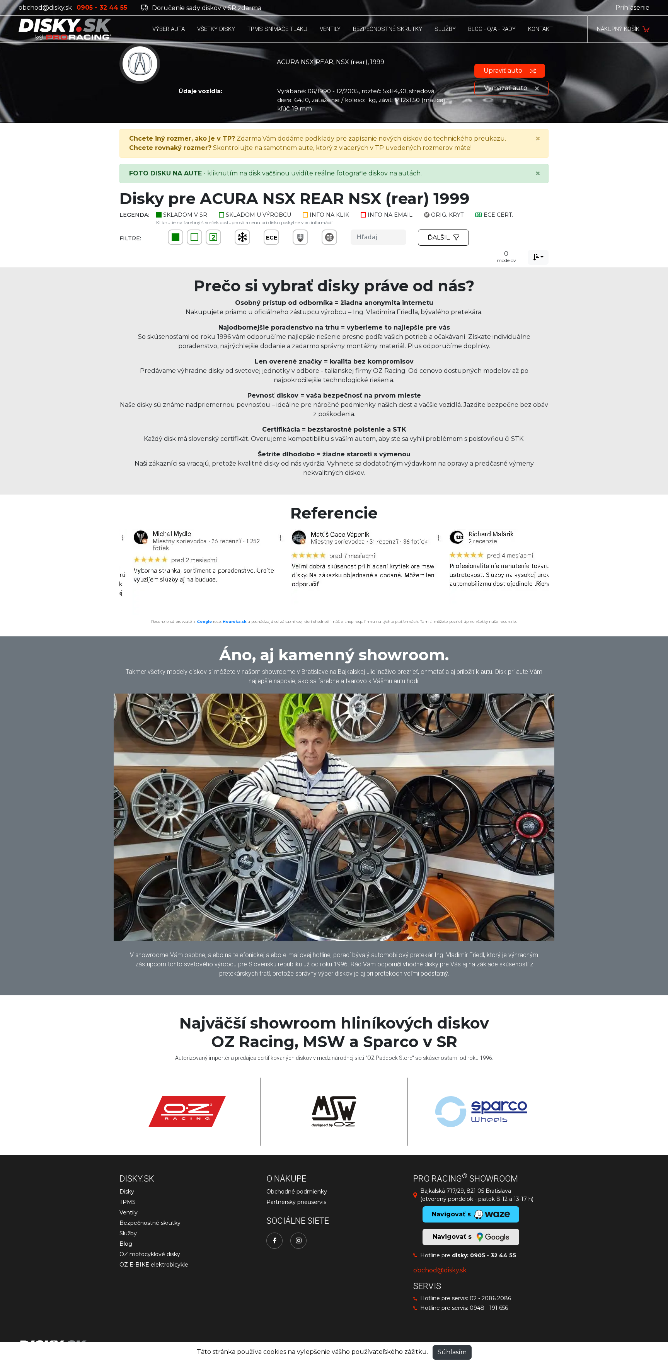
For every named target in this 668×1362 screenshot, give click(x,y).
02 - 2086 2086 (490, 1298)
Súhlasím (452, 1352)
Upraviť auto (504, 70)
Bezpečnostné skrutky (150, 1222)
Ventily (128, 1212)
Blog (125, 1243)
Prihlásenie (632, 7)
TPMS (127, 1202)
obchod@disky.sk (45, 7)
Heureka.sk (235, 621)
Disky (126, 1191)
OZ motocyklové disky (149, 1254)
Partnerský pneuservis (296, 1202)
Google (204, 621)
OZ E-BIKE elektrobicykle (153, 1264)
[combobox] (538, 257)
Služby (128, 1233)
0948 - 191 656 (489, 1307)
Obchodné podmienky (296, 1191)
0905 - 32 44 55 (493, 1255)
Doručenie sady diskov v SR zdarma (205, 8)
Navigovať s (453, 1236)
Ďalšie (439, 237)
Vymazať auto (506, 88)
